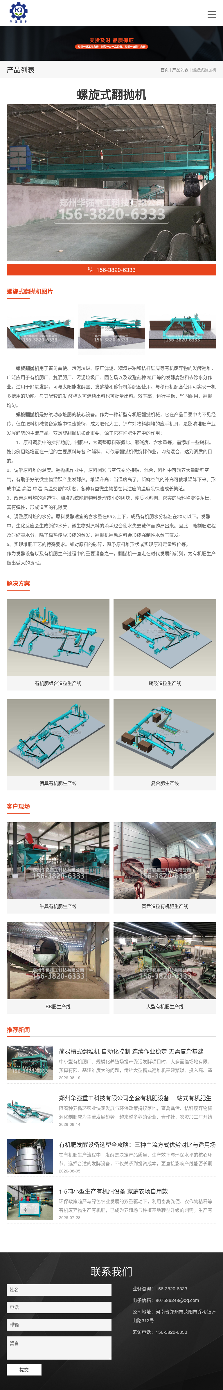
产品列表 (180, 69)
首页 (165, 69)
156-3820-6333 (171, 1288)
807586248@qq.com (177, 1300)
